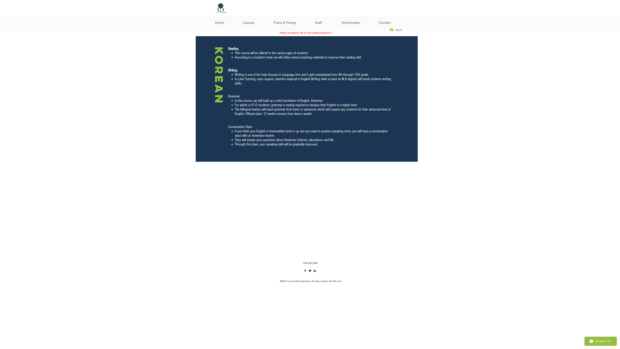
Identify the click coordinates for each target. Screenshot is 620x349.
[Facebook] (305, 270)
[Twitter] (310, 270)
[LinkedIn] (314, 270)
